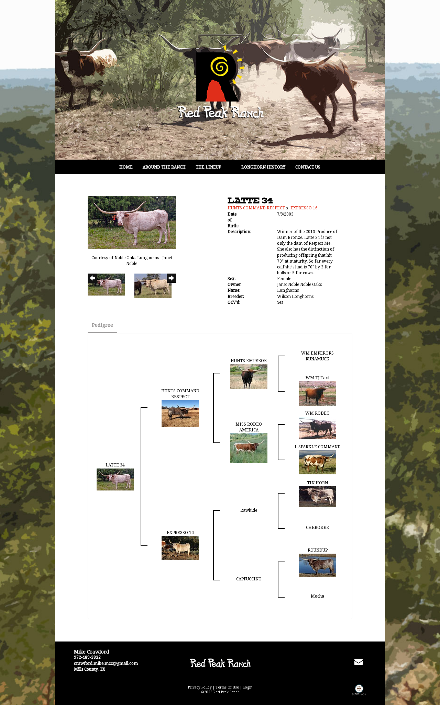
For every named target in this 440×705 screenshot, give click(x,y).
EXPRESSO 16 (304, 208)
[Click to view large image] (132, 222)
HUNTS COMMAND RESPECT (256, 208)
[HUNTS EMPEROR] (248, 376)
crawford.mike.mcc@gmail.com (106, 663)
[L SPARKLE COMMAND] (317, 462)
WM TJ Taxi (317, 377)
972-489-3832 (87, 657)
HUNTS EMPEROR (249, 360)
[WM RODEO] (317, 427)
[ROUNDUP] (317, 565)
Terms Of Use (227, 687)
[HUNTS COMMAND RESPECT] (180, 413)
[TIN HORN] (317, 496)
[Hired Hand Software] (359, 694)
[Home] (220, 662)
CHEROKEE (317, 527)
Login (247, 687)
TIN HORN (317, 483)
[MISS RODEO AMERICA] (248, 447)
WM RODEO (317, 413)
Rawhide (248, 510)
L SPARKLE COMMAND (318, 446)
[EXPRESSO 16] (180, 547)
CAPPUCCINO (249, 579)
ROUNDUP (318, 550)
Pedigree (102, 325)
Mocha (317, 596)
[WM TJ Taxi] (317, 393)
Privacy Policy (200, 687)
